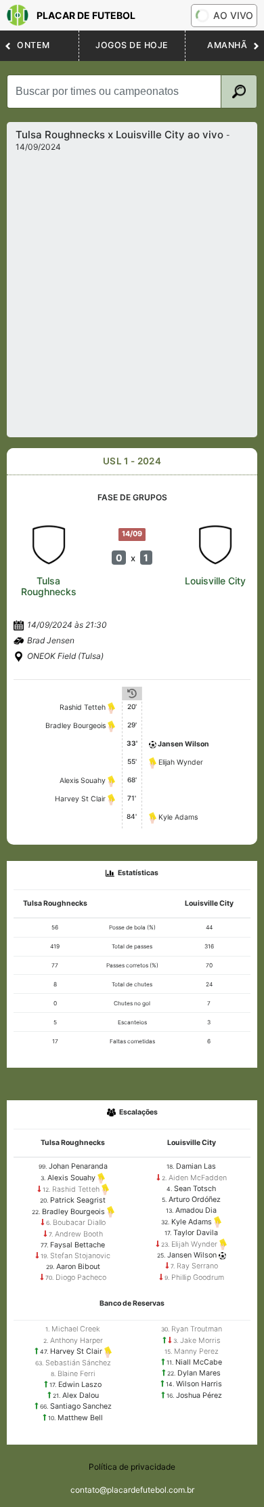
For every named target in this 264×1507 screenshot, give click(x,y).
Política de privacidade (132, 1467)
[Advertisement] (132, 291)
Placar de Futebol (86, 15)
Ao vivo (233, 15)
